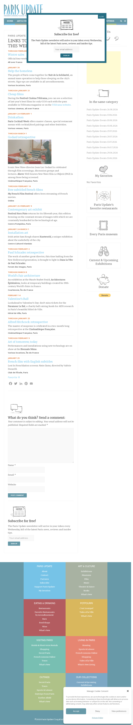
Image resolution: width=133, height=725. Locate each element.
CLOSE (101, 16)
